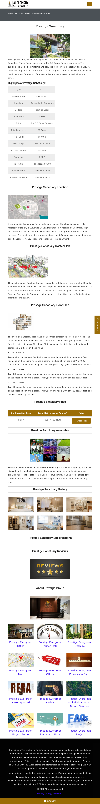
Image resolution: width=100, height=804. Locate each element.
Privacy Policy (43, 794)
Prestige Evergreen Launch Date (50, 644)
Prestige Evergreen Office (20, 644)
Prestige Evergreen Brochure (79, 644)
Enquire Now (98, 324)
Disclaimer (58, 794)
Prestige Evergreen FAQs (79, 732)
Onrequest (81, 421)
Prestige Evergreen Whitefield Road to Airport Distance (79, 702)
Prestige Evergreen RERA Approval (20, 700)
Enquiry (51, 801)
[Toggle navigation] (89, 4)
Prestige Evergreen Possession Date (79, 672)
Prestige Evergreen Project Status (20, 732)
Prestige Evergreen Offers (50, 672)
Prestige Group (22, 14)
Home (10, 14)
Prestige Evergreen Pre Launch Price (50, 732)
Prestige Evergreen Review (50, 700)
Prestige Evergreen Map (20, 672)
